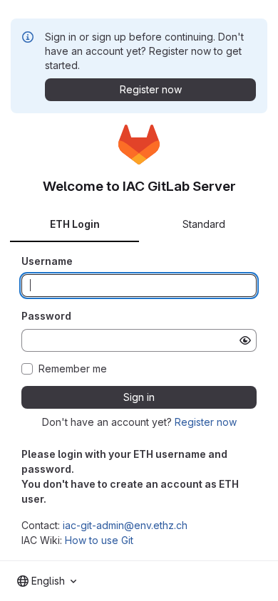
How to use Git (99, 540)
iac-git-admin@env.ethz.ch (125, 525)
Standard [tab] (203, 224)
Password (46, 316)
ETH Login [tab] (75, 224)
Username (47, 261)
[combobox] (47, 581)
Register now (206, 422)
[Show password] (245, 340)
